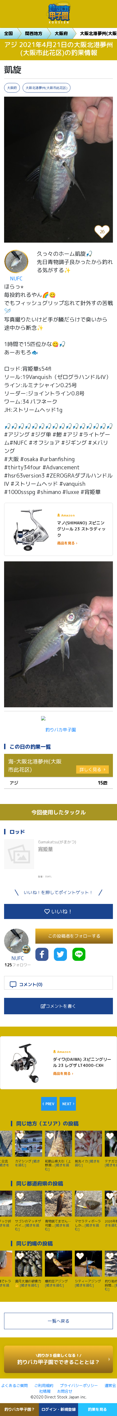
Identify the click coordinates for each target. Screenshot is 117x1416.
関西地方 (33, 33)
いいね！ (61, 911)
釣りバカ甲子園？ (19, 1409)
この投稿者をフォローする (74, 936)
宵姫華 (45, 849)
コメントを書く (61, 1006)
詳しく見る (90, 769)
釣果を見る (97, 1409)
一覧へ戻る (58, 1321)
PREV (49, 1103)
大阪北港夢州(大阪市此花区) (46, 87)
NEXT (67, 1103)
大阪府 (61, 33)
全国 (8, 33)
